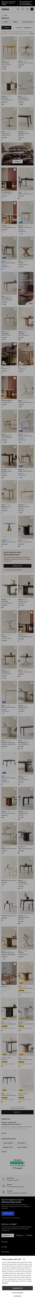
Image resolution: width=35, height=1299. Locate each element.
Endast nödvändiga (17, 1292)
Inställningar (17, 1296)
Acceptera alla (17, 1288)
